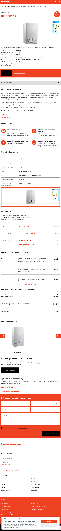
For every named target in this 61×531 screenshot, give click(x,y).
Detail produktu (18, 341)
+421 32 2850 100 (7, 387)
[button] (4, 33)
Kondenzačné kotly (5, 506)
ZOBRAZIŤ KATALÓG (19, 73)
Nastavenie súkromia (49, 525)
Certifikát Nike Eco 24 (25, 241)
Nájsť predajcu (10, 370)
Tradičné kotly (4, 509)
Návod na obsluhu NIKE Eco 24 (27, 234)
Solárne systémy (34, 503)
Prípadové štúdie (35, 487)
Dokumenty (3, 487)
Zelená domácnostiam (6, 490)
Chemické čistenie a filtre (37, 512)
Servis (2, 481)
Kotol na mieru (4, 478)
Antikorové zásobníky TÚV (7, 512)
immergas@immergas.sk (10, 391)
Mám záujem (6, 73)
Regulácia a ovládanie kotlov (37, 509)
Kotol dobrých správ (35, 484)
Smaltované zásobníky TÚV (7, 514)
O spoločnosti (34, 478)
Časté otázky (34, 490)
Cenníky (3, 484)
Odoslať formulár (51, 434)
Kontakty (33, 481)
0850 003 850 (5, 464)
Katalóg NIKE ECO (24, 226)
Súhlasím (49, 521)
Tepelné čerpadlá (5, 503)
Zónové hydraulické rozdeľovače (38, 506)
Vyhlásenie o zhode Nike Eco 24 (27, 244)
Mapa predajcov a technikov (7, 493)
